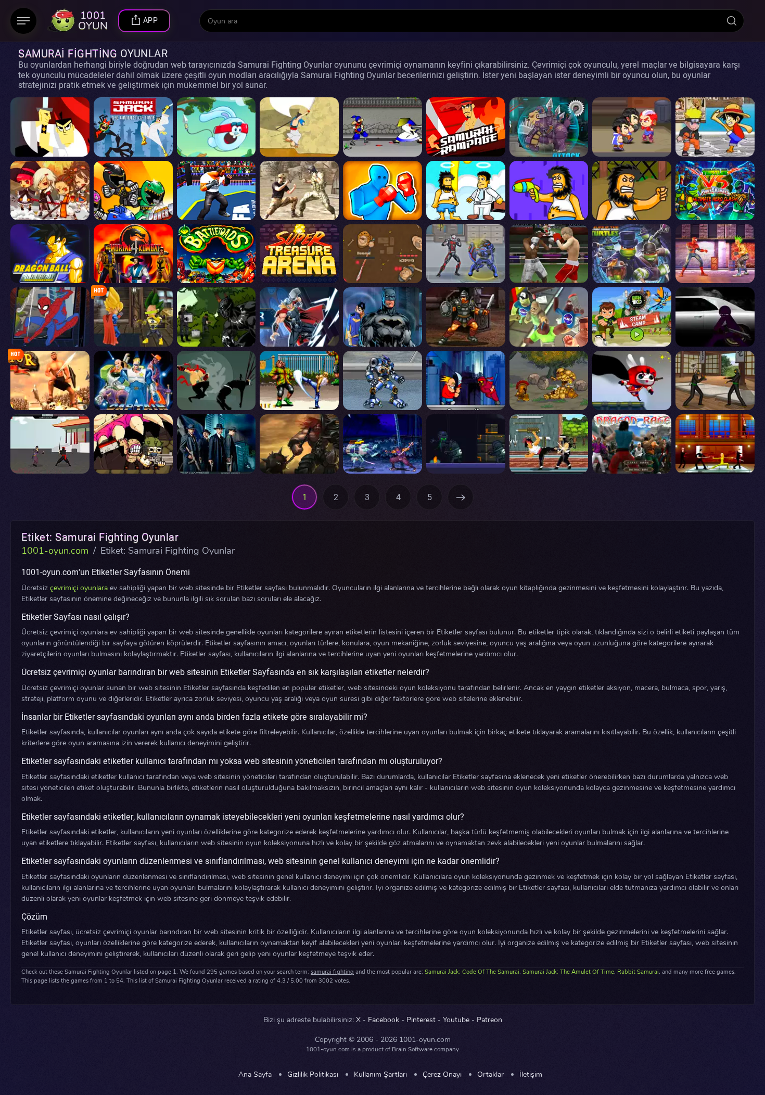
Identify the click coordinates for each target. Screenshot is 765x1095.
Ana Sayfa (255, 1074)
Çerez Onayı (442, 1074)
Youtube (456, 1020)
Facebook (383, 1020)
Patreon (489, 1020)
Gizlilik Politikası (312, 1074)
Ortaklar (490, 1074)
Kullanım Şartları (380, 1074)
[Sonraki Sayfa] (461, 497)
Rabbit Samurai (638, 972)
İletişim (530, 1074)
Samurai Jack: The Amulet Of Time (568, 972)
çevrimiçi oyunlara (79, 588)
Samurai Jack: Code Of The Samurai (472, 972)
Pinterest (421, 1020)
